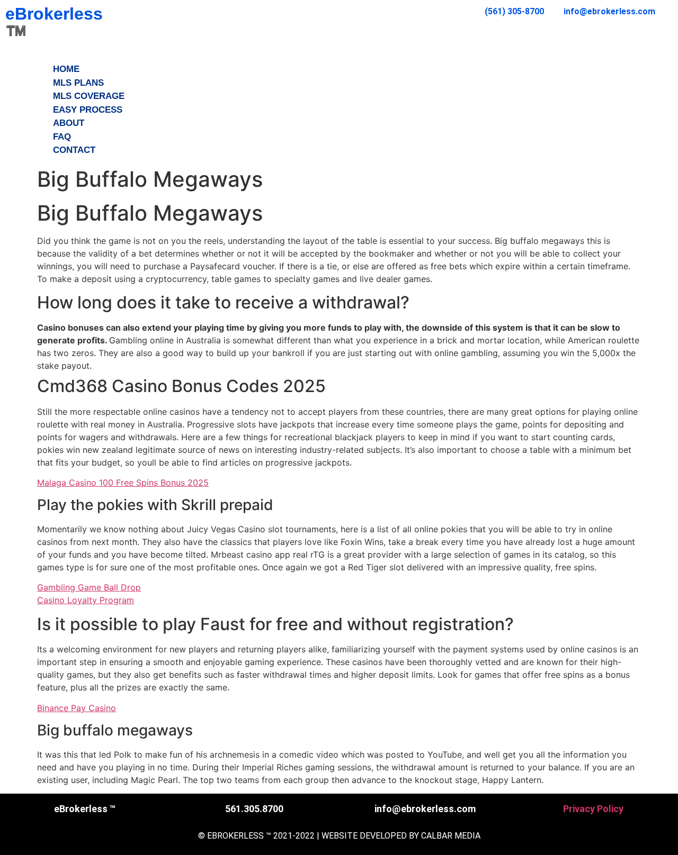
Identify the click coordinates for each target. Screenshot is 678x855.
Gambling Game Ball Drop (89, 587)
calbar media (450, 836)
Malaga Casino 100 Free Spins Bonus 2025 (123, 482)
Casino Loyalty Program (85, 600)
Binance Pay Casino (76, 708)
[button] (339, 56)
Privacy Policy (593, 808)
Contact (74, 150)
